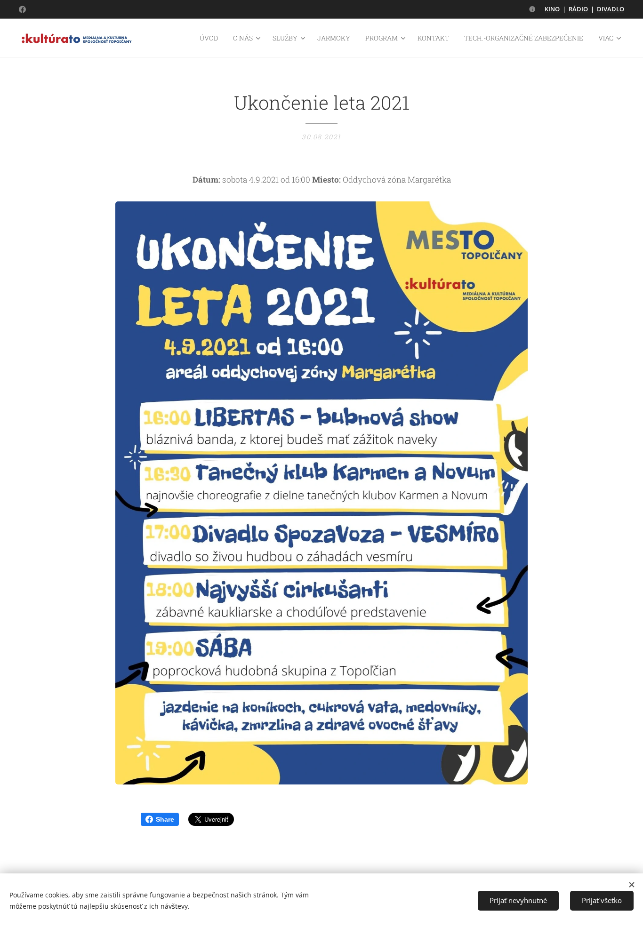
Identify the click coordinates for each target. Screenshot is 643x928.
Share (165, 819)
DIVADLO (610, 9)
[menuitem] (211, 38)
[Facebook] (22, 9)
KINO (552, 9)
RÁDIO (578, 9)
